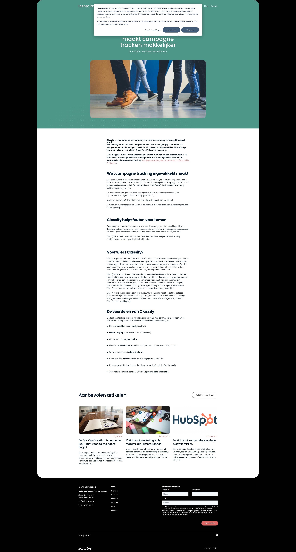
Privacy (207, 548)
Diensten (114, 491)
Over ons (115, 502)
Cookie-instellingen (152, 30)
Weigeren (190, 30)
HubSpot (114, 494)
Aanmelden (210, 523)
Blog (206, 6)
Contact (214, 6)
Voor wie (114, 498)
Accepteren (171, 30)
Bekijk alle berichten (204, 395)
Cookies (215, 548)
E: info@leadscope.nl (86, 501)
